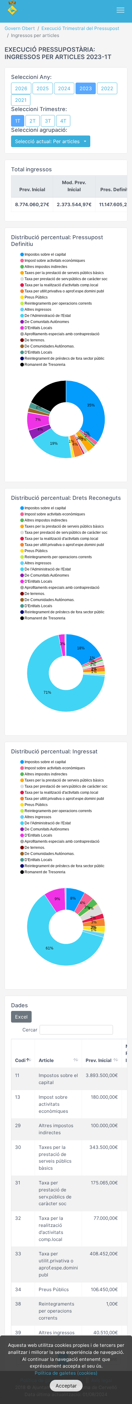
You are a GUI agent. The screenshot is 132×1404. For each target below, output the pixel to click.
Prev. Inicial (98, 1060)
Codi (20, 1060)
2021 (20, 100)
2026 (21, 88)
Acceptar (66, 1386)
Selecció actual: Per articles (49, 141)
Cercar (29, 1030)
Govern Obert (20, 28)
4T (63, 121)
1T (17, 121)
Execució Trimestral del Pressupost (80, 28)
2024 (64, 88)
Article (46, 1060)
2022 (107, 88)
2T (32, 121)
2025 (43, 88)
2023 (86, 88)
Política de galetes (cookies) (66, 1373)
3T (48, 121)
